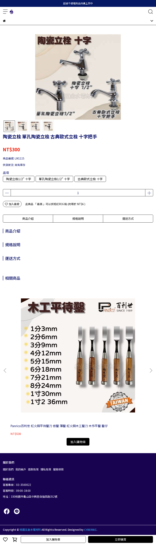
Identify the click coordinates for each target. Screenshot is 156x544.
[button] (151, 370)
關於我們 (8, 469)
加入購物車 (53, 539)
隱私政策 (46, 469)
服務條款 (58, 469)
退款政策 (33, 469)
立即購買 (120, 539)
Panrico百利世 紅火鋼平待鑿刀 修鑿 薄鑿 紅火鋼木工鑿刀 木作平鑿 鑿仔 (59, 426)
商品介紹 (28, 218)
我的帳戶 (20, 469)
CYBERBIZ (90, 529)
